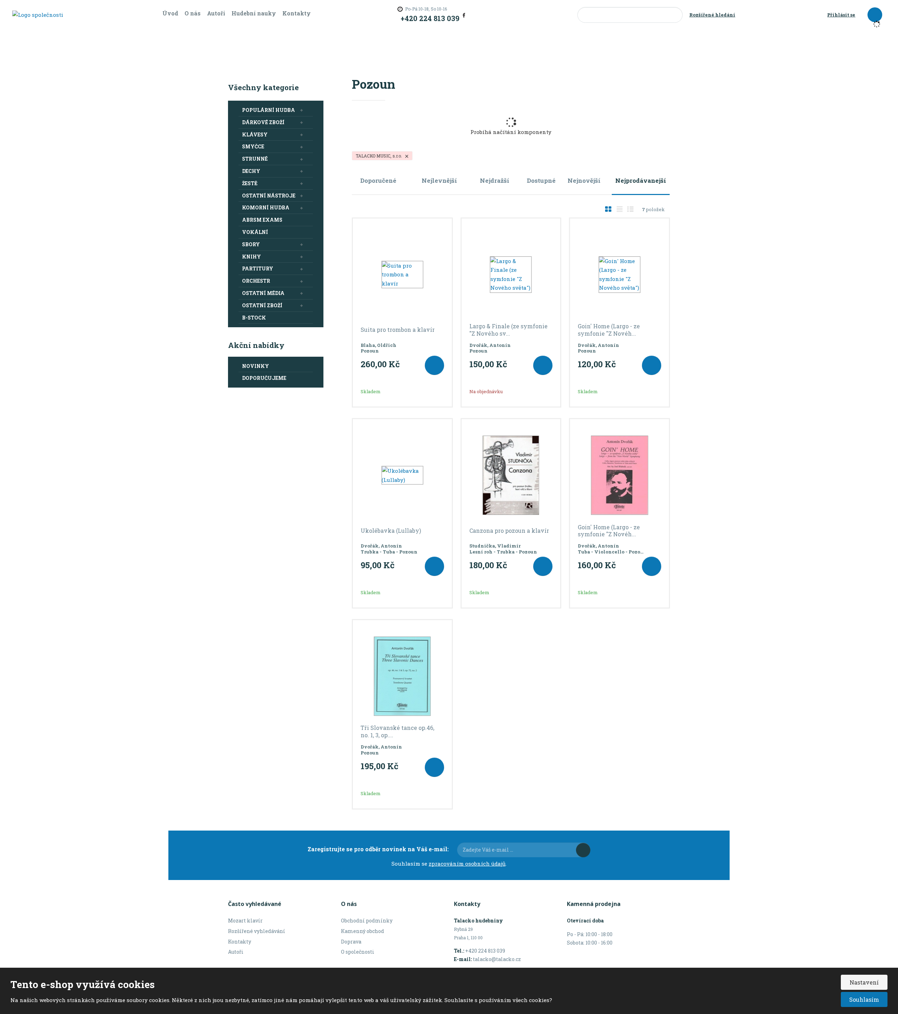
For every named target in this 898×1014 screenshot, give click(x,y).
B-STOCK (254, 317)
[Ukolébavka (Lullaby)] (402, 475)
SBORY (251, 244)
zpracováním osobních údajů (467, 863)
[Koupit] (434, 365)
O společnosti (357, 951)
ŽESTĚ (249, 183)
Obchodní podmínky (367, 920)
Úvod (170, 13)
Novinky (255, 366)
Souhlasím (864, 999)
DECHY (251, 171)
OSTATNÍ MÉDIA (263, 293)
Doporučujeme (264, 378)
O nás (193, 13)
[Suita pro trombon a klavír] (402, 274)
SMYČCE (253, 146)
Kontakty (296, 13)
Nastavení (864, 982)
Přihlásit (583, 850)
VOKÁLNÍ (255, 232)
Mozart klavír (245, 920)
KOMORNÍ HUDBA (265, 207)
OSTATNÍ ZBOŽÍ (262, 305)
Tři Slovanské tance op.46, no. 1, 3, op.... (397, 731)
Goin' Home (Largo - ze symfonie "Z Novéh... (609, 330)
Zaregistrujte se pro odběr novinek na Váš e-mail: (378, 849)
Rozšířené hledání (712, 15)
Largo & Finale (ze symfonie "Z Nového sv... (508, 330)
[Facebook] (464, 15)
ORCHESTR (256, 280)
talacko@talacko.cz (497, 959)
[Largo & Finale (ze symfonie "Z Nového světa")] (511, 274)
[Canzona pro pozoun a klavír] (511, 475)
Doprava (351, 941)
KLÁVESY (255, 134)
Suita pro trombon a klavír (398, 329)
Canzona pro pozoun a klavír (509, 530)
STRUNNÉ (255, 158)
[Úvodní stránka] (37, 14)
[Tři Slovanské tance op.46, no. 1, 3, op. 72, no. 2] (402, 676)
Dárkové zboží (263, 122)
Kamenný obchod (362, 931)
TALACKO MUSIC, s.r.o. (379, 156)
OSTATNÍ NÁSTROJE (268, 195)
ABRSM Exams (262, 219)
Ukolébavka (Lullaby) (391, 530)
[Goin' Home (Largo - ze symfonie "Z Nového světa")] (619, 274)
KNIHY (251, 256)
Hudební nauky (254, 13)
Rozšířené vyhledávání (256, 931)
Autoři (216, 13)
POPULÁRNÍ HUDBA (268, 110)
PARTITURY (257, 268)
